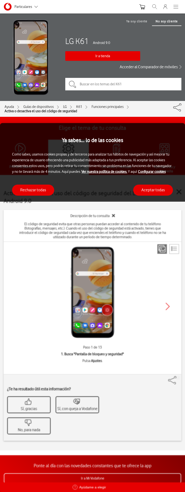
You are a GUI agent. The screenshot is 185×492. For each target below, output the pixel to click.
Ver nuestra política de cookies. (104, 171)
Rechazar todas (33, 189)
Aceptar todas (153, 189)
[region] (92, 307)
